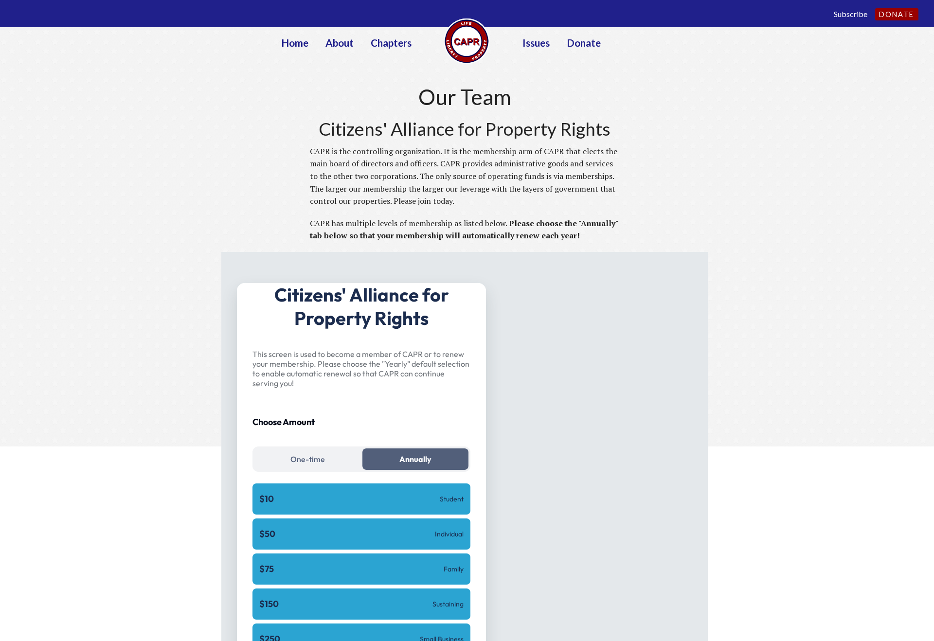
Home (294, 42)
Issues (536, 42)
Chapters (391, 42)
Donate (896, 14)
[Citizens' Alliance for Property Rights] (467, 40)
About (339, 42)
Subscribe (850, 13)
